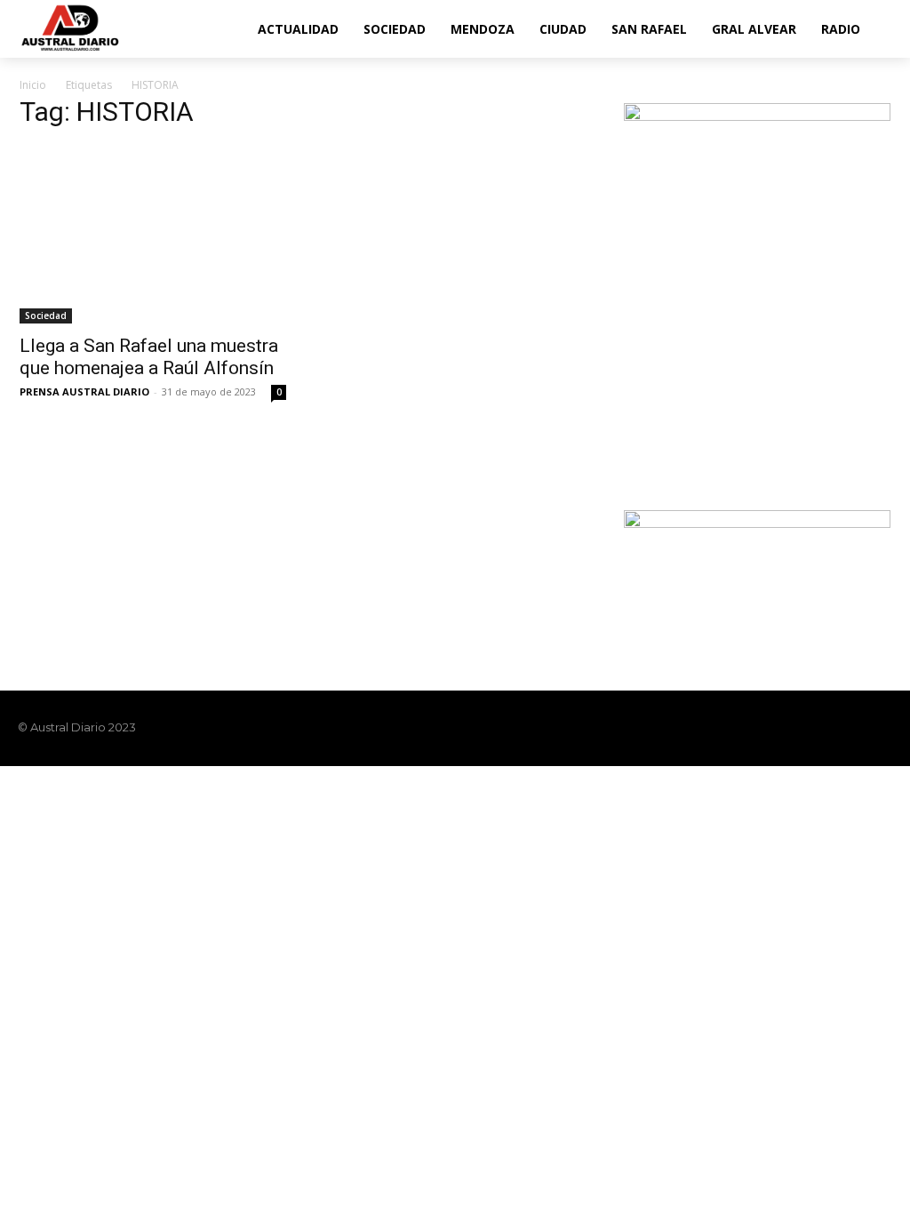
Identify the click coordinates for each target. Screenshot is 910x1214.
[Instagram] (821, 728)
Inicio (33, 84)
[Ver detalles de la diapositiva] (757, 289)
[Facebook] (791, 728)
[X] (851, 728)
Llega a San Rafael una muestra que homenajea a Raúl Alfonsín (149, 357)
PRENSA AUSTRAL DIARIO (84, 391)
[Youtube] (881, 728)
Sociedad (46, 315)
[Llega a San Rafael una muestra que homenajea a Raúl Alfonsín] (153, 234)
